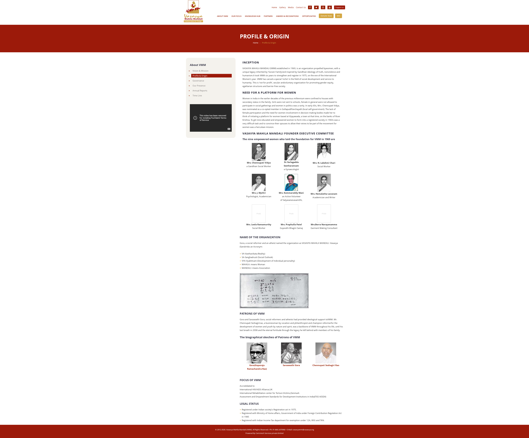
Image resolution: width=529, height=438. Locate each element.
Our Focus (236, 16)
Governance (198, 80)
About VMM (222, 16)
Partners (268, 16)
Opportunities (309, 16)
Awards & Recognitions (287, 16)
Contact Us (301, 7)
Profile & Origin (200, 75)
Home (274, 7)
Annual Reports (200, 90)
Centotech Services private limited (270, 433)
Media (291, 7)
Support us (339, 7)
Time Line (197, 95)
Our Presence (199, 85)
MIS (338, 15)
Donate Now (326, 15)
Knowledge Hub (252, 16)
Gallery (282, 7)
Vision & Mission (200, 70)
